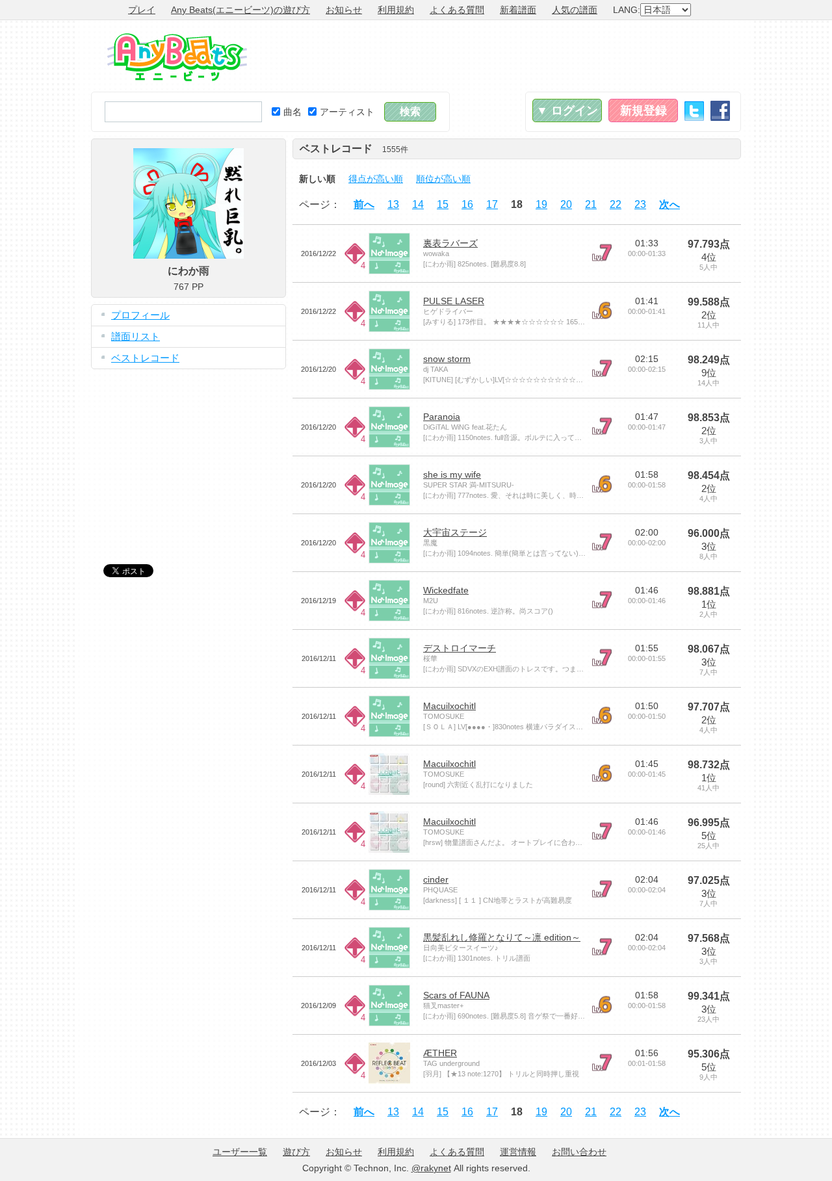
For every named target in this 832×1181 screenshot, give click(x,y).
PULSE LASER (453, 301)
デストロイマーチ (459, 648)
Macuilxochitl (449, 706)
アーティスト (347, 112)
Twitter (694, 111)
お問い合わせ (579, 1152)
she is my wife (452, 474)
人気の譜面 (574, 10)
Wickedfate (446, 590)
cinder (435, 879)
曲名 (292, 112)
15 (442, 204)
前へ (364, 204)
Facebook (720, 111)
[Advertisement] (504, 56)
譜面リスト (135, 336)
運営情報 (518, 1152)
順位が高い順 (443, 179)
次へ (669, 204)
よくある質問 (457, 10)
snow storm (447, 359)
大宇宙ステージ (455, 532)
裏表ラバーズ (450, 243)
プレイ (141, 10)
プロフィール (140, 314)
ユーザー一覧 (240, 1152)
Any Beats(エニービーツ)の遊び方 (240, 10)
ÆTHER (440, 1053)
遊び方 (296, 1152)
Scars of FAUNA (456, 995)
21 (591, 204)
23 (640, 204)
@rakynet (431, 1168)
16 (467, 204)
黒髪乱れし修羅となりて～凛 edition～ (501, 937)
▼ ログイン (567, 110)
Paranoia (441, 416)
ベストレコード (145, 357)
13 (393, 204)
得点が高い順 (375, 179)
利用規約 (396, 10)
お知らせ (344, 10)
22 (615, 204)
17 (492, 204)
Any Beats (177, 57)
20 (566, 204)
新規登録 (643, 110)
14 (418, 204)
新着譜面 (518, 10)
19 (541, 204)
